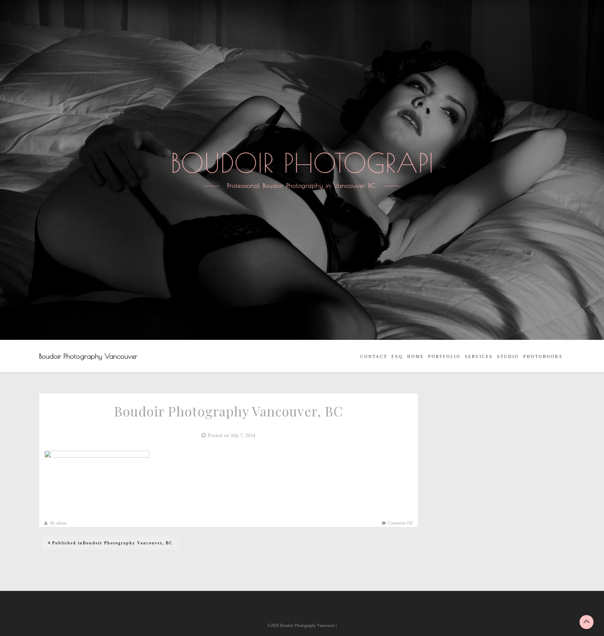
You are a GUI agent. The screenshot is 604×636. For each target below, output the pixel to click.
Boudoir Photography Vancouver (88, 356)
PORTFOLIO (444, 356)
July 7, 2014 (243, 435)
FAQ (397, 356)
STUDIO (508, 356)
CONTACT (373, 356)
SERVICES (479, 356)
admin (61, 523)
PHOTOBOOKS (543, 356)
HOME (415, 356)
